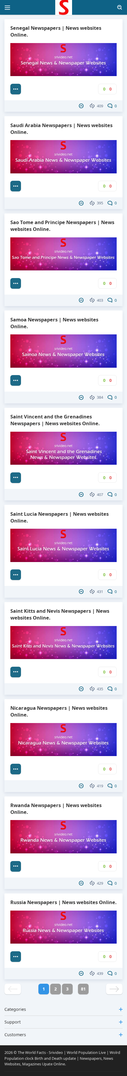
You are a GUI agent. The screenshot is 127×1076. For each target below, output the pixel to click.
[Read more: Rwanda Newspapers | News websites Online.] (15, 866)
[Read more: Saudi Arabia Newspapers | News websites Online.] (15, 186)
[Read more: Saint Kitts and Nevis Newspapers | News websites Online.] (15, 672)
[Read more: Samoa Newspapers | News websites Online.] (15, 380)
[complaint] (82, 106)
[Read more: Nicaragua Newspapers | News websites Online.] (15, 769)
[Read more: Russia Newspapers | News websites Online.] (15, 956)
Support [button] (12, 1022)
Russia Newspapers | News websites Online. (63, 902)
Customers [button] (15, 1034)
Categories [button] (15, 1009)
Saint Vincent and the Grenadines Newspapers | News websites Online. (55, 420)
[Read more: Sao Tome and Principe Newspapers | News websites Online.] (15, 283)
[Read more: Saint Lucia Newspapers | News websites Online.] (15, 574)
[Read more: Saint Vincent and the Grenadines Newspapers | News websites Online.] (15, 477)
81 (83, 989)
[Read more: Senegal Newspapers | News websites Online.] (15, 89)
